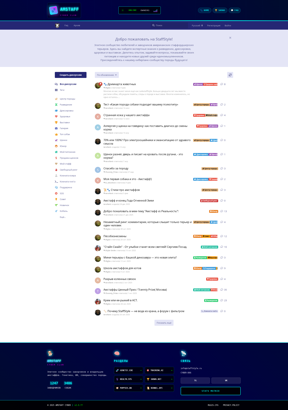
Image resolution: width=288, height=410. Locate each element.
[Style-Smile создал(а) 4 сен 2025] (98, 302)
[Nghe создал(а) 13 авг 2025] (98, 270)
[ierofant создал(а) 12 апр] (98, 142)
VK (226, 380)
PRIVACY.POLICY (231, 405)
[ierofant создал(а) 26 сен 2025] (98, 313)
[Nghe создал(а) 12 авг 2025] (98, 238)
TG (195, 380)
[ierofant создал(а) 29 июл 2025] (98, 191)
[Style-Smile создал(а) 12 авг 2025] (98, 248)
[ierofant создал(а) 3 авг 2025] (98, 213)
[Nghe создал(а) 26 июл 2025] (98, 259)
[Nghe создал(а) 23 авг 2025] (98, 86)
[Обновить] (230, 75)
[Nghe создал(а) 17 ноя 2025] (98, 106)
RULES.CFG (213, 405)
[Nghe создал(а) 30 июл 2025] (98, 223)
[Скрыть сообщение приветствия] (230, 38)
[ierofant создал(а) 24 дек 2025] (98, 202)
